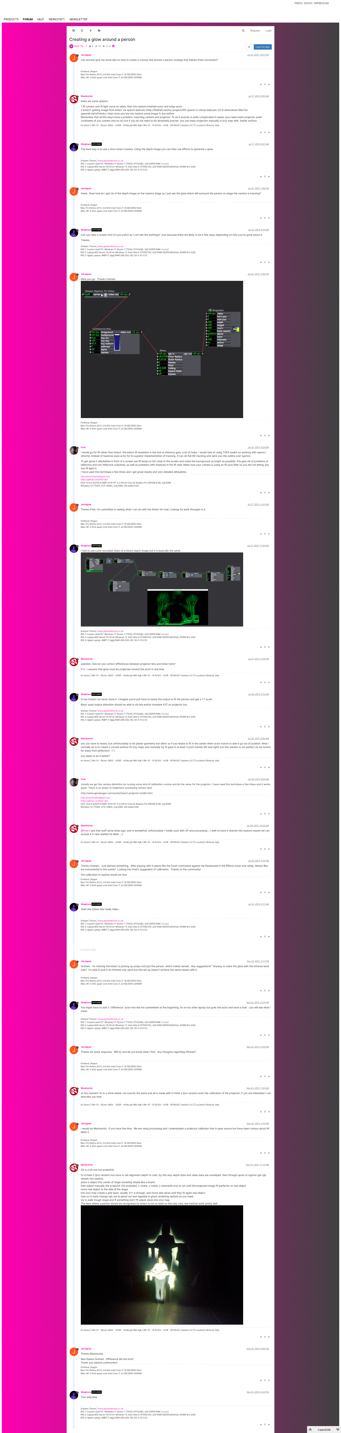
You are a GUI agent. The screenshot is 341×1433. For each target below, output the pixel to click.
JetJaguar (86, 55)
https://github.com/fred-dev (94, 479)
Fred (83, 447)
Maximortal (87, 96)
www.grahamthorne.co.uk (110, 160)
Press (298, 3)
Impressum (321, 3)
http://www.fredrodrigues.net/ (95, 476)
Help (40, 19)
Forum (28, 19)
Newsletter (78, 19)
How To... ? (80, 45)
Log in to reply (263, 47)
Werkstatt (57, 19)
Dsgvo (308, 3)
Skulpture (86, 144)
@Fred (84, 830)
